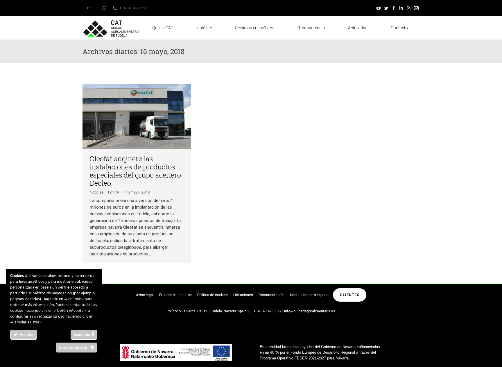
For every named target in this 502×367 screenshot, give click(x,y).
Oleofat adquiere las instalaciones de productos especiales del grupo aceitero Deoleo (135, 171)
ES (89, 8)
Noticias (97, 192)
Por (114, 192)
